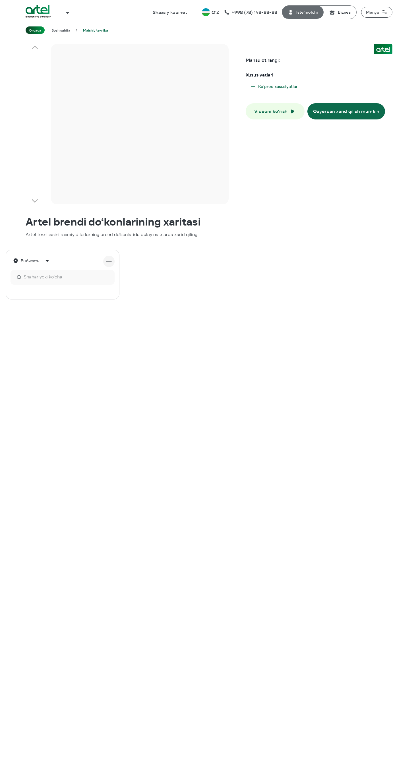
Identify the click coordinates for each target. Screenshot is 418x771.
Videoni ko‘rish (270, 111)
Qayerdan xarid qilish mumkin (346, 111)
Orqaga (35, 30)
